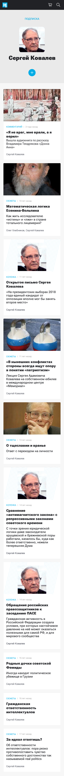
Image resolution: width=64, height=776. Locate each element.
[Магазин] (50, 5)
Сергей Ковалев (15, 154)
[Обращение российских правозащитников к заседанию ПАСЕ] (32, 605)
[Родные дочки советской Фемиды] (32, 671)
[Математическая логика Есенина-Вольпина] (32, 199)
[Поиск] (58, 5)
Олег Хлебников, (16, 230)
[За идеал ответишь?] (32, 750)
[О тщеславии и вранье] (32, 433)
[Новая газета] (5, 5)
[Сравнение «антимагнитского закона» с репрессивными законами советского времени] (32, 513)
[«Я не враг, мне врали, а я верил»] (32, 124)
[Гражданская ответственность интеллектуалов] (32, 709)
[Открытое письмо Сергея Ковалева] (32, 277)
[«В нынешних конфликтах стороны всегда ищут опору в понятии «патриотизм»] (32, 359)
